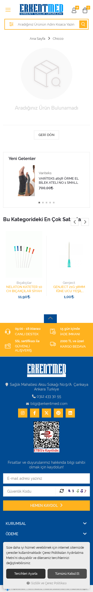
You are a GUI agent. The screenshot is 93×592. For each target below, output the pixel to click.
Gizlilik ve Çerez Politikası (49, 583)
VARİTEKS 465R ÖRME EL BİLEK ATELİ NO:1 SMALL (59, 181)
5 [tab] (54, 203)
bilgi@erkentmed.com (48, 404)
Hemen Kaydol (44, 505)
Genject (69, 283)
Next (85, 222)
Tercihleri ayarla (25, 573)
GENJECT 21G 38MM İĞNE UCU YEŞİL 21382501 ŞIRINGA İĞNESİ (69, 289)
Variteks (45, 173)
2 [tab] (43, 203)
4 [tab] (50, 203)
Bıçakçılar (24, 283)
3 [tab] (46, 203)
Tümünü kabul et (67, 573)
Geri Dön (46, 135)
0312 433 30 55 (49, 396)
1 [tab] (39, 203)
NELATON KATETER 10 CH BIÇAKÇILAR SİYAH (24, 289)
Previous (75, 222)
